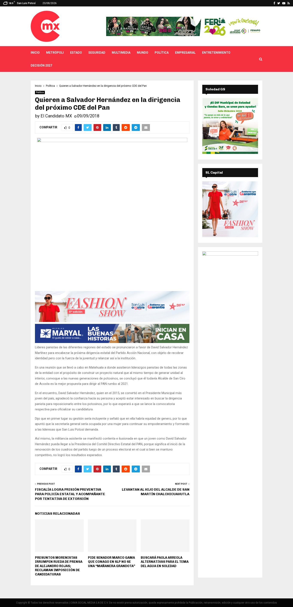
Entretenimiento (216, 52)
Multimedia (121, 52)
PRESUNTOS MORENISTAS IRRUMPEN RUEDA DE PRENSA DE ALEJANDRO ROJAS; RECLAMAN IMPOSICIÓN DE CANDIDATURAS (58, 566)
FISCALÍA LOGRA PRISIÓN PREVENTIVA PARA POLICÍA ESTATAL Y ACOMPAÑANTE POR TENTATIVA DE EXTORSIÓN (70, 494)
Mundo (142, 52)
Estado (76, 52)
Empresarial (185, 52)
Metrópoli (55, 52)
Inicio (35, 52)
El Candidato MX (56, 115)
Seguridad (96, 52)
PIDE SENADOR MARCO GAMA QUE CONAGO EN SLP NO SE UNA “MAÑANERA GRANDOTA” (111, 562)
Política (162, 52)
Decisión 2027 (41, 65)
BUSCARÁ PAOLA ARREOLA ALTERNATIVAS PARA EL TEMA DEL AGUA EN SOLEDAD (165, 562)
